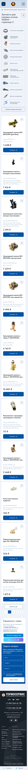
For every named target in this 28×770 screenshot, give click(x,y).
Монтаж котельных (17, 749)
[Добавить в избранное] (22, 119)
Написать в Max (12, 640)
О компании (5, 729)
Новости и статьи (6, 746)
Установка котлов (17, 745)
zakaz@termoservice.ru (10, 631)
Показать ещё (13, 606)
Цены (3, 737)
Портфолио (5, 735)
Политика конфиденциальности (13, 757)
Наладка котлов (16, 747)
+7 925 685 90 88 (13, 708)
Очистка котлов (16, 739)
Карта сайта (13, 755)
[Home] (13, 3)
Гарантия (4, 739)
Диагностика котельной (18, 729)
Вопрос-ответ (5, 744)
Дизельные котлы (17, 734)
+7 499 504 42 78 (13, 703)
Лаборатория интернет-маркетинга (13, 763)
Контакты (4, 748)
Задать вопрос (14, 679)
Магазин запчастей (4, 732)
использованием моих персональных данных (14, 674)
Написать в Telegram (12, 635)
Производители (6, 741)
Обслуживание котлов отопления (18, 736)
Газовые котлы (16, 732)
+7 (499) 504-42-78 (9, 627)
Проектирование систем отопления (17, 742)
